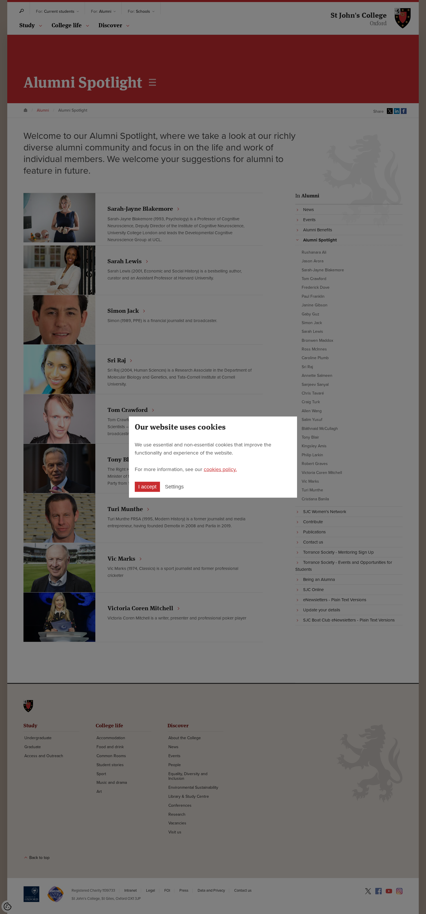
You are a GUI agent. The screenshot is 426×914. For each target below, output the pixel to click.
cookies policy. (220, 469)
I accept (147, 487)
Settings (174, 487)
